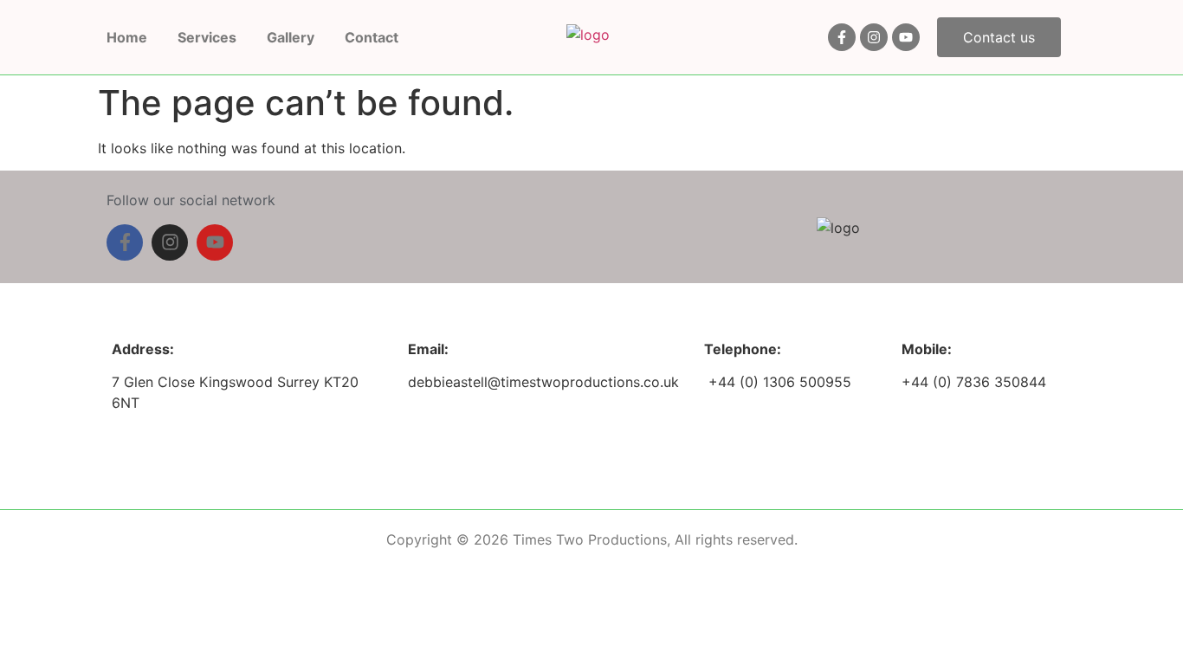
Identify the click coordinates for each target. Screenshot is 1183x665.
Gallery (290, 37)
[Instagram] (874, 37)
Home (127, 37)
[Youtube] (906, 37)
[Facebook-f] (842, 37)
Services (207, 37)
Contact (371, 37)
